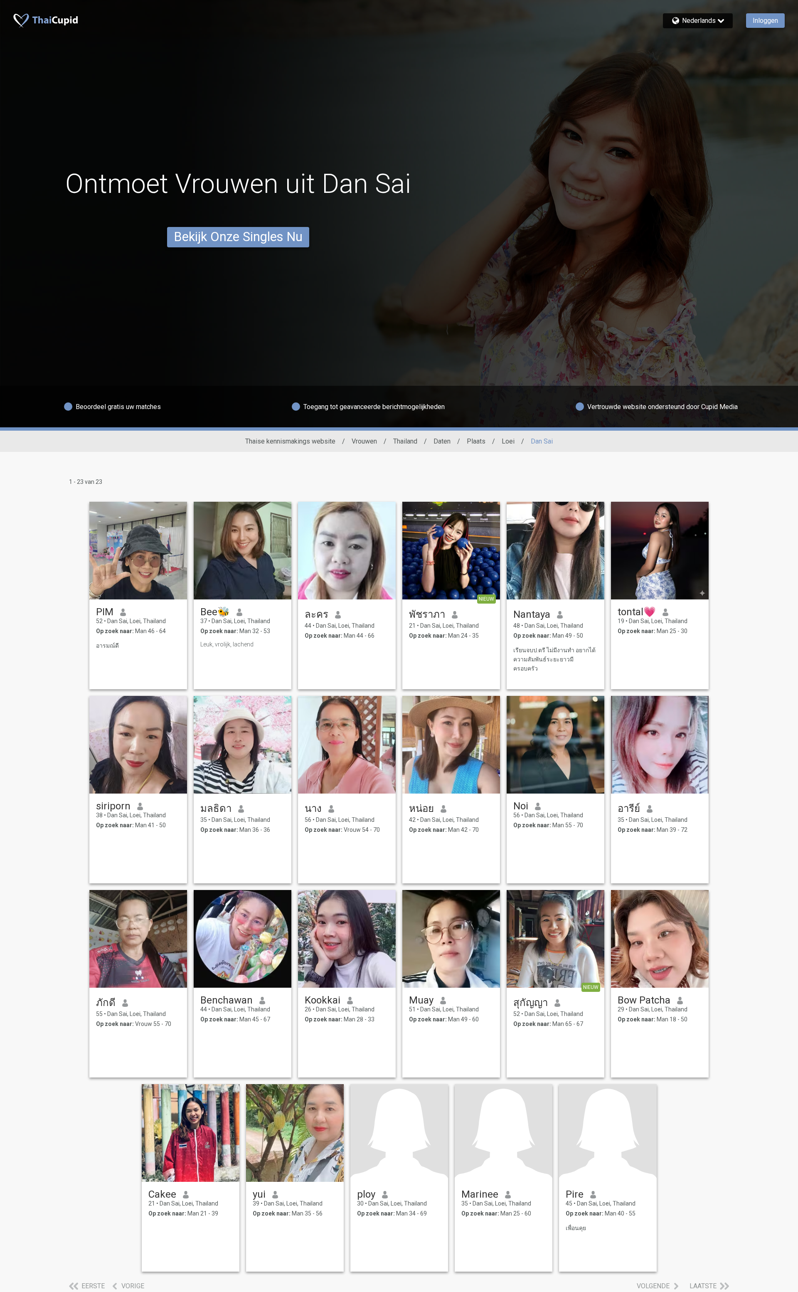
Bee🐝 (215, 612)
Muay (421, 1000)
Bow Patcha (644, 1000)
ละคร (316, 614)
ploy (366, 1194)
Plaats (476, 441)
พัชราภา (427, 614)
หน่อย (421, 808)
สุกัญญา (530, 1002)
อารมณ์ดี (107, 645)
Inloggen (765, 21)
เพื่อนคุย (576, 1228)
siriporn (113, 806)
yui (259, 1194)
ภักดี (106, 1002)
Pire (575, 1194)
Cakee (162, 1194)
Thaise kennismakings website (290, 441)
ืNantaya (531, 614)
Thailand (405, 441)
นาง (313, 808)
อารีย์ (629, 808)
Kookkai (322, 1000)
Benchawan (226, 1000)
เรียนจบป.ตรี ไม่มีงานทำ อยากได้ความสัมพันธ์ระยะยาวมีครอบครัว (554, 659)
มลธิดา (216, 808)
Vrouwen (364, 441)
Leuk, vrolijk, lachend (227, 644)
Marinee (479, 1194)
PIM (104, 612)
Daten (442, 441)
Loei (508, 441)
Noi (520, 806)
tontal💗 (637, 612)
